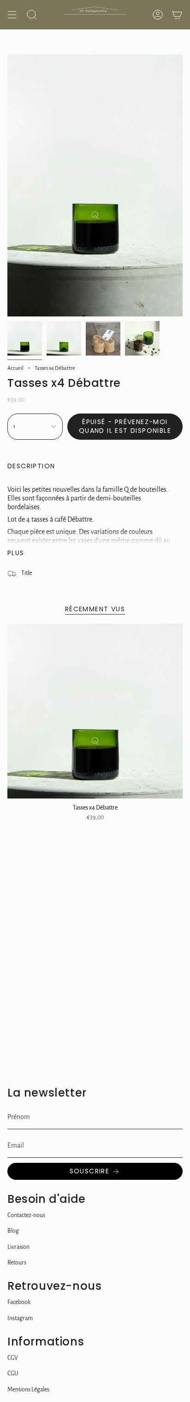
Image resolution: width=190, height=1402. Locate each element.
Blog (13, 1231)
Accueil (15, 368)
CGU (12, 1373)
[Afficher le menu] (12, 14)
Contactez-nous (26, 1215)
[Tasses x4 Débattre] (95, 711)
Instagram (20, 1318)
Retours (16, 1262)
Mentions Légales (28, 1389)
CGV (12, 1358)
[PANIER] (177, 14)
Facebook (18, 1302)
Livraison (18, 1247)
